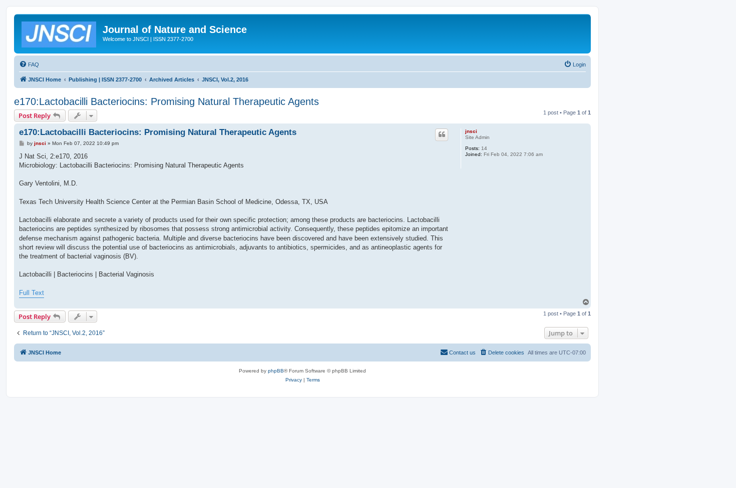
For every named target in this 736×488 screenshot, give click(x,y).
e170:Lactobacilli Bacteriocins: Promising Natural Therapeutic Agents (166, 101)
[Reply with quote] (441, 134)
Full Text (31, 292)
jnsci (471, 131)
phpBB (276, 371)
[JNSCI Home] (60, 32)
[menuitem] (29, 64)
